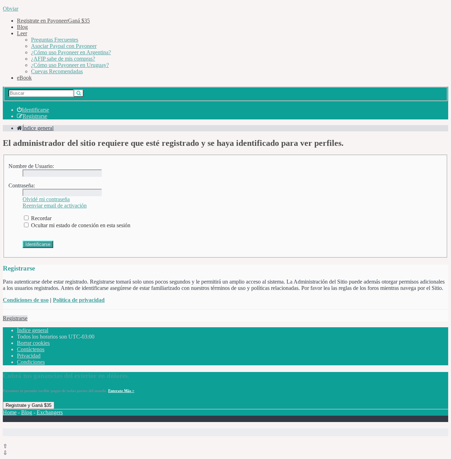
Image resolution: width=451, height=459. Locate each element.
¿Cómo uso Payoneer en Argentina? (71, 52)
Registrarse (15, 318)
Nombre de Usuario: (31, 166)
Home (10, 412)
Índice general (32, 330)
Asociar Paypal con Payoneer (64, 46)
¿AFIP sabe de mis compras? (63, 59)
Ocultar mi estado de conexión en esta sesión (80, 225)
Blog (22, 27)
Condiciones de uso (26, 300)
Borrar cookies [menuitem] (33, 343)
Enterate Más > (121, 391)
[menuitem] (33, 110)
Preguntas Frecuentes (54, 40)
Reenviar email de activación (55, 206)
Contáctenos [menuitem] (30, 349)
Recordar (40, 218)
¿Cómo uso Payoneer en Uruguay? (70, 65)
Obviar (10, 9)
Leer (22, 33)
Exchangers (50, 412)
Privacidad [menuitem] (29, 356)
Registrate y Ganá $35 (28, 405)
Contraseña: (21, 185)
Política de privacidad (79, 300)
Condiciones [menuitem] (31, 362)
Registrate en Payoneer (53, 21)
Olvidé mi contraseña (46, 199)
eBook (24, 78)
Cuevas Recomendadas (57, 71)
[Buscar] (79, 93)
